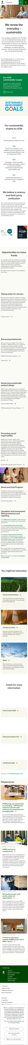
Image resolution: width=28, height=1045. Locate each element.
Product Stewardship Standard (13, 534)
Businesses (9, 2)
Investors (10, 976)
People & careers (12, 978)
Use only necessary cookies (14, 1034)
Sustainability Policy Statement (13, 525)
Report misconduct (7, 992)
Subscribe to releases (7, 1002)
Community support (7, 501)
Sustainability (11, 974)
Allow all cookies (14, 1029)
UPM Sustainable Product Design (11, 408)
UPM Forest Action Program (9, 356)
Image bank (5, 1000)
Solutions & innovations (14, 972)
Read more (9, 92)
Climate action (5, 317)
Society (3, 460)
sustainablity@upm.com (15, 774)
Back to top (6, 968)
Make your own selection (14, 1039)
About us (10, 971)
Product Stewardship (7, 403)
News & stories (11, 980)
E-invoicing (4, 986)
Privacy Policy (15, 1023)
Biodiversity (4, 360)
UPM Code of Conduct (10, 519)
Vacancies (4, 998)
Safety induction (6, 988)
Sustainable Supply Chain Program (11, 464)
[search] (14, 7)
